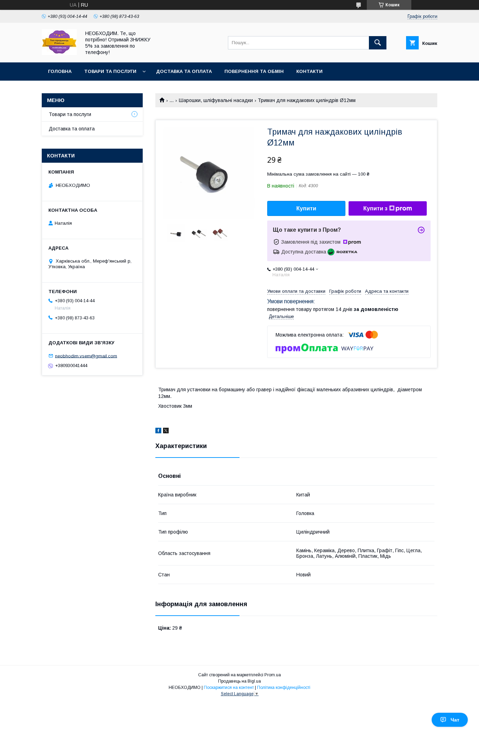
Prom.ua (272, 674)
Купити (306, 208)
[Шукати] (377, 42)
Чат (455, 720)
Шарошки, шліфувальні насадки (216, 100)
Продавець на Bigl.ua (239, 681)
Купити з (375, 208)
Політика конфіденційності (283, 687)
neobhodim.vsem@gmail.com (86, 355)
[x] (166, 431)
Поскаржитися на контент (229, 687)
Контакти (309, 71)
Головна (60, 71)
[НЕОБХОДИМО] (59, 53)
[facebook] (158, 431)
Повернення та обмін (254, 71)
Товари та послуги (110, 71)
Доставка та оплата (184, 71)
